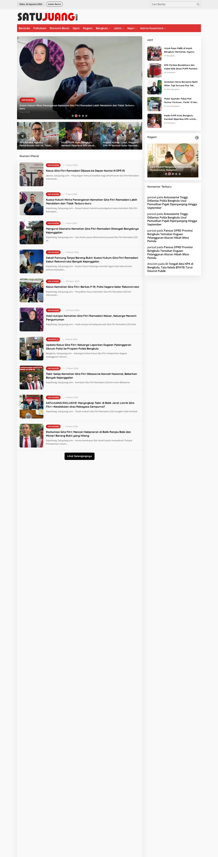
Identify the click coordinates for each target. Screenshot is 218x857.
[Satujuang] (47, 17)
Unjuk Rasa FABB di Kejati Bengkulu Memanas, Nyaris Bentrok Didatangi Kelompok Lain (179, 50)
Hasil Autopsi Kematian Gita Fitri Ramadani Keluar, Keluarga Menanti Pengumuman (91, 317)
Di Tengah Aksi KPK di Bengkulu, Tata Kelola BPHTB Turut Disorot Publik (170, 267)
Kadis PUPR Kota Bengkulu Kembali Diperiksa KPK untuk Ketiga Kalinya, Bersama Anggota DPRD (36, 144)
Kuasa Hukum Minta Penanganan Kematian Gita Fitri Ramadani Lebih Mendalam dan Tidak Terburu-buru (91, 201)
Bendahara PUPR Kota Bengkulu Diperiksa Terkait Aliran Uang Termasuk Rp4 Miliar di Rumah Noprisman (118, 144)
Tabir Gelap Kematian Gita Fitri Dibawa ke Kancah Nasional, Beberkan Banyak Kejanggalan (91, 375)
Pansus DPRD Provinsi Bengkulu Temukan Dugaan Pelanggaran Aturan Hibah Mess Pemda (170, 236)
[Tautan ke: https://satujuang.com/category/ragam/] (197, 138)
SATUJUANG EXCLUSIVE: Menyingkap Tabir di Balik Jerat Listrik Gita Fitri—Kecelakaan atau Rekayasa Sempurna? (90, 404)
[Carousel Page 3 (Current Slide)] (79, 115)
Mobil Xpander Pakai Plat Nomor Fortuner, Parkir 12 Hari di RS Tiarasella (181, 100)
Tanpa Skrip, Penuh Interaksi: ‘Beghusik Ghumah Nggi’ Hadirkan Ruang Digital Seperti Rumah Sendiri (172, 168)
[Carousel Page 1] (73, 116)
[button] (198, 4)
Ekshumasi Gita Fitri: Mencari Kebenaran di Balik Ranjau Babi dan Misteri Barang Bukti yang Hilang (88, 433)
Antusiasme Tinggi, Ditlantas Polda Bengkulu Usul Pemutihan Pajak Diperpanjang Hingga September (172, 202)
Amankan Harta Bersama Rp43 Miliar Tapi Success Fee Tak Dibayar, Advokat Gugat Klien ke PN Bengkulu (181, 83)
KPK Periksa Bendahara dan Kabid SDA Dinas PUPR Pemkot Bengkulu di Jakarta (180, 67)
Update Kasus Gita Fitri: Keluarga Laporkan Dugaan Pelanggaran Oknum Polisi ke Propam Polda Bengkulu (88, 346)
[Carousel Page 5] (86, 116)
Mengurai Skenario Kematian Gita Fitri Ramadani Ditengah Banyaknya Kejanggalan (68, 108)
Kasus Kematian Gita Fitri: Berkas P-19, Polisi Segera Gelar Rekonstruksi (92, 286)
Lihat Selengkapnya (79, 456)
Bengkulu (53, 339)
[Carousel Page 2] (76, 116)
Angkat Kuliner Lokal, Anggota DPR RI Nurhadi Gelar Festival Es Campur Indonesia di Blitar (79, 144)
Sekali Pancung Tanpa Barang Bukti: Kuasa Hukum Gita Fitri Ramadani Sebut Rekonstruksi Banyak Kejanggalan (92, 259)
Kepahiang (28, 103)
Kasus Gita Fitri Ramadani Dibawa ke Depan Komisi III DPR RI (85, 170)
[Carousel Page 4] (83, 116)
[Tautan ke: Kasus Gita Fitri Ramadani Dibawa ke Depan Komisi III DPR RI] (31, 174)
